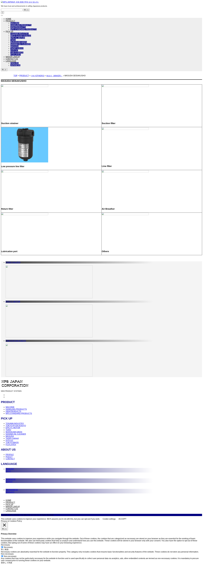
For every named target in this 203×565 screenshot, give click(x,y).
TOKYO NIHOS (16, 53)
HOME (8, 19)
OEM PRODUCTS (18, 27)
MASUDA (14, 46)
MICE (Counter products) (20, 36)
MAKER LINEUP (13, 57)
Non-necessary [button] (7, 554)
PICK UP (9, 32)
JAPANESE (15, 65)
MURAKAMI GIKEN (18, 42)
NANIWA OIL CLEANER (20, 44)
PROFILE (10, 455)
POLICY (9, 457)
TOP (15, 76)
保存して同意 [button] (6, 563)
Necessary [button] (5, 545)
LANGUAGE (11, 61)
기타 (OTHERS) (37, 76)
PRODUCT (10, 21)
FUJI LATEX (15, 55)
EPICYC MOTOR (17, 38)
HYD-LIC (14, 51)
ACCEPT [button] (122, 519)
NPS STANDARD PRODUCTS (23, 29)
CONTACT (10, 459)
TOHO (13, 40)
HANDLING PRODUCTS (20, 25)
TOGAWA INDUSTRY (19, 34)
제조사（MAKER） (54, 76)
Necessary (8, 547)
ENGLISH (14, 63)
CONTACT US (12, 59)
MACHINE (14, 23)
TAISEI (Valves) (16, 48)
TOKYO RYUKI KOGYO (16, 426)
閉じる (26, 10)
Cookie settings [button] (109, 519)
